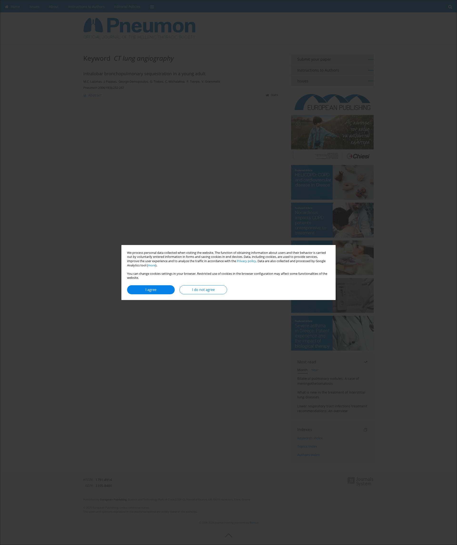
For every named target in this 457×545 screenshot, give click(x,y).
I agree (150, 289)
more (151, 265)
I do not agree (203, 289)
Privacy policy (246, 261)
